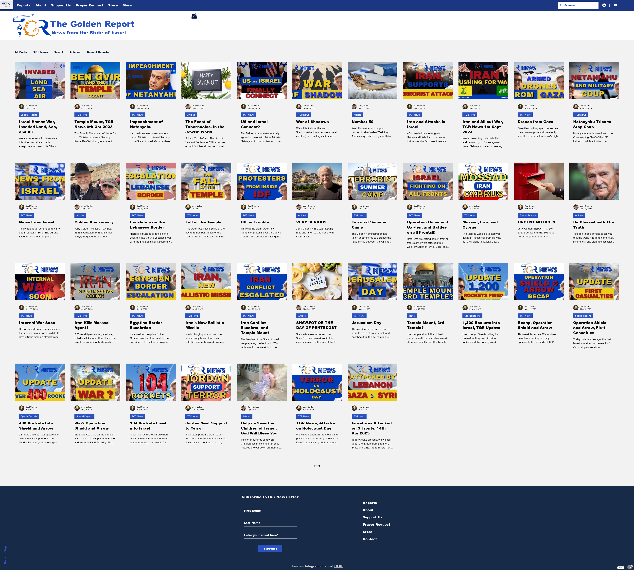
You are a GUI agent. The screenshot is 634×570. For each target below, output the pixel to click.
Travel (58, 52)
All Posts (21, 52)
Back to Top (5, 555)
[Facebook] (610, 5)
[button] (194, 15)
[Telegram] (604, 5)
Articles (75, 52)
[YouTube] (615, 5)
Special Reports (98, 52)
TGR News (41, 52)
